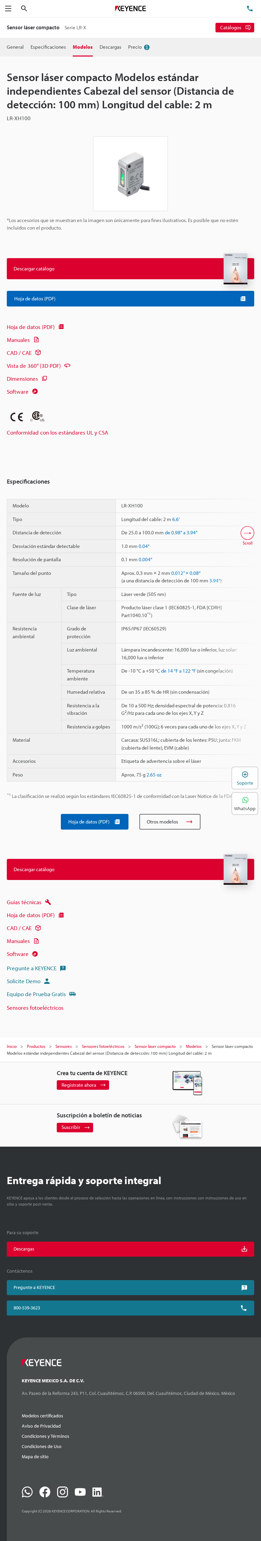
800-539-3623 (27, 1308)
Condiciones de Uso (42, 1446)
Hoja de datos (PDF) (31, 326)
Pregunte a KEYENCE (31, 968)
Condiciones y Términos (45, 1436)
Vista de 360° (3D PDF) (34, 365)
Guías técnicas (24, 902)
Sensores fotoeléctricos (35, 1007)
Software (18, 391)
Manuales (18, 339)
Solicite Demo (23, 981)
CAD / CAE (19, 352)
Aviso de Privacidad (41, 1426)
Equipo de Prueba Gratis (36, 993)
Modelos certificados (42, 1416)
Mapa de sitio (35, 1456)
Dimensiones (22, 378)
